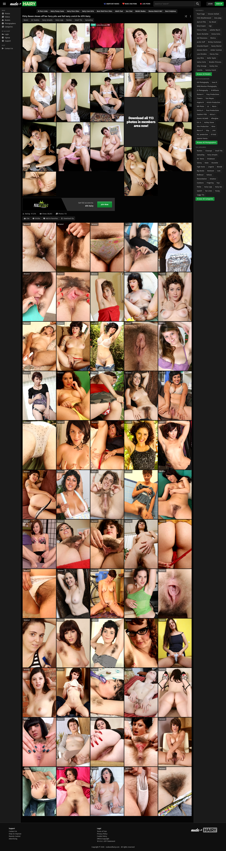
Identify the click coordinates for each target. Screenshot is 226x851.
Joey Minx (200, 58)
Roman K (200, 94)
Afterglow (214, 118)
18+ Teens (200, 159)
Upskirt (199, 191)
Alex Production (203, 126)
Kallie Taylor (211, 58)
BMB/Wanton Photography (207, 86)
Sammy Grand (210, 70)
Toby (207, 131)
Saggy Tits (200, 195)
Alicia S (212, 114)
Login (210, 4)
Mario (214, 106)
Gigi (210, 26)
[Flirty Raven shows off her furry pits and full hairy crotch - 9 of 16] (175, 97)
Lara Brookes (202, 54)
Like (27, 218)
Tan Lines (208, 191)
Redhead (200, 175)
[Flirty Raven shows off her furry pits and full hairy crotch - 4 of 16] (175, 47)
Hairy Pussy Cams (57, 11)
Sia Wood (212, 22)
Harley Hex (213, 66)
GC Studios (35, 20)
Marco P (200, 131)
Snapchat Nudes (112, 4)
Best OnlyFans (170, 11)
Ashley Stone (209, 122)
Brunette (215, 163)
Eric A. (199, 122)
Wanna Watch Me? (155, 11)
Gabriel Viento (202, 139)
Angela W (200, 102)
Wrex (213, 126)
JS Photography (202, 90)
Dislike (37, 218)
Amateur (213, 179)
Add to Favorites (52, 218)
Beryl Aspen (201, 26)
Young (217, 191)
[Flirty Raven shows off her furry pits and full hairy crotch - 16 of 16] (39, 183)
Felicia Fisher (202, 30)
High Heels (201, 167)
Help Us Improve (15, 834)
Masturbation (202, 179)
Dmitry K (200, 110)
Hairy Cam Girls (88, 11)
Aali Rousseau (202, 38)
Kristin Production (213, 102)
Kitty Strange (201, 66)
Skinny (199, 163)
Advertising (13, 839)
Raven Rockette (202, 34)
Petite (199, 187)
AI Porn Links (43, 11)
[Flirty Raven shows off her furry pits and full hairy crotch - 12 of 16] (73, 146)
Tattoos (209, 175)
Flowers (200, 98)
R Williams (215, 90)
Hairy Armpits (47, 20)
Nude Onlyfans (129, 4)
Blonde (219, 167)
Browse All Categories (205, 199)
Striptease (211, 159)
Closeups (208, 151)
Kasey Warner (216, 46)
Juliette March (215, 30)
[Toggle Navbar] (4, 3)
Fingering (210, 183)
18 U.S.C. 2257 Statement (106, 841)
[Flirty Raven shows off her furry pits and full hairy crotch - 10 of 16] (107, 97)
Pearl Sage (201, 14)
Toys (218, 183)
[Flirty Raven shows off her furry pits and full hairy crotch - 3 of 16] (141, 47)
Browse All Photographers (206, 143)
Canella (199, 70)
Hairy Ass (218, 187)
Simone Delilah (213, 14)
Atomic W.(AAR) (202, 118)
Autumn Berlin (202, 50)
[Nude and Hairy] (23, 3)
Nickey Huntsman (214, 42)
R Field (213, 135)
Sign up (219, 4)
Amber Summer (216, 50)
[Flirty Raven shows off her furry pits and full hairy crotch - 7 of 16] (73, 97)
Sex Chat (129, 11)
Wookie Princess (215, 62)
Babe (207, 163)
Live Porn (146, 4)
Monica (213, 38)
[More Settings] (190, 16)
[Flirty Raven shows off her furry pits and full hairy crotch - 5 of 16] (107, 60)
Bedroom (210, 171)
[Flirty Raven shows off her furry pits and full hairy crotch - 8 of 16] (141, 84)
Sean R (214, 82)
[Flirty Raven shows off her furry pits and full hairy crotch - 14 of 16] (107, 146)
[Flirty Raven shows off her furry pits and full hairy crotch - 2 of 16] (73, 47)
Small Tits (78, 20)
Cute (218, 171)
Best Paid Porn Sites (104, 11)
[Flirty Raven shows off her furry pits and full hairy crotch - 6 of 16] (39, 97)
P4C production (202, 135)
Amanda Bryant (202, 46)
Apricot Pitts (201, 22)
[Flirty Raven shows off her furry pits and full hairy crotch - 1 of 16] (39, 47)
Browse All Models (204, 74)
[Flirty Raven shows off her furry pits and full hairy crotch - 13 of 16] (175, 146)
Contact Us (13, 831)
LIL (208, 106)
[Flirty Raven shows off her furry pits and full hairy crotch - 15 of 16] (141, 171)
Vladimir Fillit (202, 114)
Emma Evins (215, 34)
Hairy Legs (59, 20)
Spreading (89, 20)
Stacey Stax (214, 54)
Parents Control (14, 836)
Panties (69, 20)
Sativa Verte (201, 62)
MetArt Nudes (140, 11)
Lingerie (211, 167)
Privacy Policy (102, 834)
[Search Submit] (198, 4)
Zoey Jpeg (217, 18)
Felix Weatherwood (204, 18)
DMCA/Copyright (103, 839)
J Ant (214, 131)
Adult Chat (119, 11)
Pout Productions (212, 110)
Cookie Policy (102, 836)
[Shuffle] (185, 16)
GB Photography (203, 82)
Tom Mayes (210, 98)
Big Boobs (200, 171)
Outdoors (200, 183)
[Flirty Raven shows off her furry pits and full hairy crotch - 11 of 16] (39, 146)
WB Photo (200, 106)
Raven (26, 20)
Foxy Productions (212, 94)
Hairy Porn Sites (73, 11)
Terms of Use (102, 831)
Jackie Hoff (201, 42)
